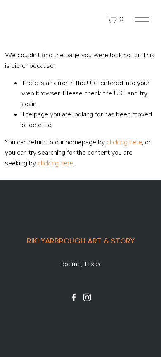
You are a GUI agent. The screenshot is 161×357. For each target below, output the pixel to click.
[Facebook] (74, 297)
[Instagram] (87, 297)
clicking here (124, 142)
